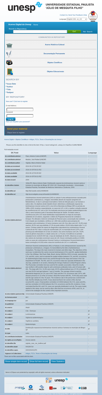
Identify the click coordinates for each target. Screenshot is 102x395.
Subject (10, 92)
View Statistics (57, 361)
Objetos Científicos (21, 139)
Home (35, 25)
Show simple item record (16, 361)
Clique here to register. (16, 133)
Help (85, 15)
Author (10, 87)
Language (63, 19)
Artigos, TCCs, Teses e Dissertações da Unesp (45, 139)
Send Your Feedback (75, 15)
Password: (9, 112)
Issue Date (11, 84)
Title (9, 89)
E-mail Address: (11, 106)
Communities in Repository (51, 37)
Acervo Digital (9, 139)
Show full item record (39, 361)
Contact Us (63, 15)
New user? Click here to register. (17, 101)
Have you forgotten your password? (18, 122)
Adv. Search (87, 32)
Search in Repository (17, 29)
